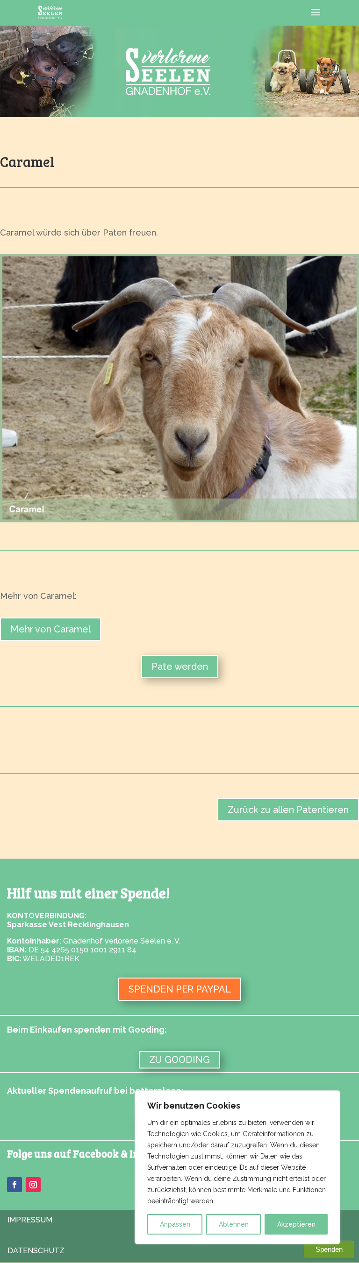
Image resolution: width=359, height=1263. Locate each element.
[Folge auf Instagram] (33, 1184)
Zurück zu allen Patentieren (288, 809)
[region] (237, 1167)
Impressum (29, 1219)
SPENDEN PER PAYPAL (180, 989)
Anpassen (175, 1224)
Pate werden (179, 666)
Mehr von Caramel (50, 629)
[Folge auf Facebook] (14, 1184)
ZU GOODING (179, 1059)
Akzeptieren (296, 1224)
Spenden (329, 1249)
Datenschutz (36, 1250)
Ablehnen (234, 1224)
